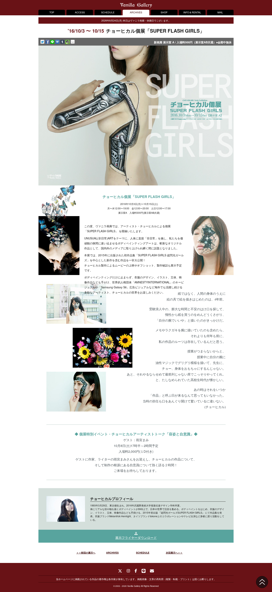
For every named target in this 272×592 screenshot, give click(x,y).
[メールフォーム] (152, 571)
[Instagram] (128, 571)
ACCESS (80, 12)
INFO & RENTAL (192, 12)
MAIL (220, 12)
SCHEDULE (107, 12)
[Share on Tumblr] (62, 42)
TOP (51, 12)
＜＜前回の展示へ (85, 552)
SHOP (164, 12)
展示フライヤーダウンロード (136, 537)
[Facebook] (136, 571)
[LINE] (144, 571)
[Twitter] (120, 571)
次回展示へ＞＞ (174, 552)
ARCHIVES (136, 12)
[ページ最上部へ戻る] (262, 582)
